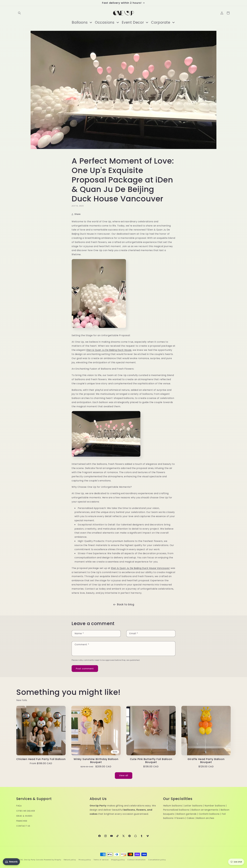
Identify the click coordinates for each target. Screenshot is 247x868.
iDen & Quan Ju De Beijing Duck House (109, 350)
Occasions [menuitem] (104, 22)
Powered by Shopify (52, 860)
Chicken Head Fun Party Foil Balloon (40, 759)
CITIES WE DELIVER (25, 810)
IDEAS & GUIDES (24, 815)
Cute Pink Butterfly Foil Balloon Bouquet (151, 761)
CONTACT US (23, 826)
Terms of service (100, 860)
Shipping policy (118, 860)
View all (123, 775)
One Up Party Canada (33, 860)
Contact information (136, 860)
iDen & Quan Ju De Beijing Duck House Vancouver (140, 568)
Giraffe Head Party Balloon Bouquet (206, 761)
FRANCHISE (21, 821)
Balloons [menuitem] (80, 22)
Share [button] (77, 214)
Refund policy (70, 860)
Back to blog (125, 604)
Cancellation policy (157, 860)
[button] (19, 13)
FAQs (19, 805)
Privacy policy (85, 860)
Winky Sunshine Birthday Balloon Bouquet (96, 761)
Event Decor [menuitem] (133, 22)
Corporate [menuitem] (160, 22)
